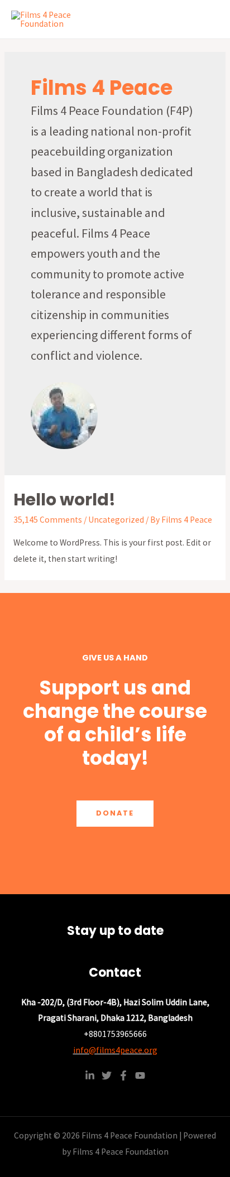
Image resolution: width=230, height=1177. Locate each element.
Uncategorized (116, 519)
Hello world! (64, 500)
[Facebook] (123, 1075)
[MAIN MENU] (207, 19)
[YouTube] (140, 1075)
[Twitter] (107, 1075)
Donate (115, 813)
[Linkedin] (90, 1075)
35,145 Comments (47, 519)
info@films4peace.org (115, 1050)
